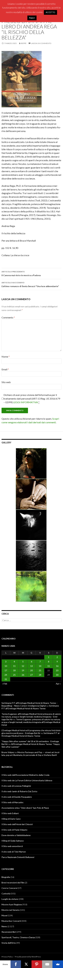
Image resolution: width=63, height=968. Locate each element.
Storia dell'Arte (9, 943)
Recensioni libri (9, 932)
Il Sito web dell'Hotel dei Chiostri (17, 824)
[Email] (47, 964)
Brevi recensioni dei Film (13, 882)
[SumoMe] (57, 964)
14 (40, 666)
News (4, 926)
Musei (4, 915)
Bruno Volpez (8, 752)
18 (14, 670)
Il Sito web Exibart (10, 813)
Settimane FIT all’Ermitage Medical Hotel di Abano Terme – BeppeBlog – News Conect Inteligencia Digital (30, 704)
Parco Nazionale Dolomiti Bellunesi (18, 857)
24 (6, 674)
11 (14, 666)
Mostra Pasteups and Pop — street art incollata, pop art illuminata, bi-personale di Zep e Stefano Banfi (31, 753)
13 (31, 666)
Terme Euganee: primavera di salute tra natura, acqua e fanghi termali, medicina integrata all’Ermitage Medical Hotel (31, 722)
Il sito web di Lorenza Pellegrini (16, 786)
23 (57, 670)
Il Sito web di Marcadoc (13, 802)
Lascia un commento (41, 43)
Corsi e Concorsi (9, 888)
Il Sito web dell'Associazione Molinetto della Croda (25, 775)
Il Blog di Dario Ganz (11, 818)
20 (31, 670)
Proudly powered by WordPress (28, 957)
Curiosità (6, 893)
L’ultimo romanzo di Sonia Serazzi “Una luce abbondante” (30, 284)
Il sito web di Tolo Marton (14, 851)
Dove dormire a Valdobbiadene (16, 835)
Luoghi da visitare (10, 899)
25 (14, 674)
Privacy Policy (7, 957)
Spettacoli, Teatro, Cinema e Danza (18, 937)
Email (5, 369)
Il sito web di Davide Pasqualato (17, 797)
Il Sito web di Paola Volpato (14, 829)
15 (48, 666)
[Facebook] (16, 964)
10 (6, 666)
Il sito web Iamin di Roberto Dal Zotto (19, 791)
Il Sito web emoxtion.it (12, 846)
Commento (8, 317)
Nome (6, 356)
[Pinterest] (36, 964)
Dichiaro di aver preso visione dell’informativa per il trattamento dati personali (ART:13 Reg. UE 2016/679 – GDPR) (32, 398)
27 (31, 674)
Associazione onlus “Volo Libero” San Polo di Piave (25, 808)
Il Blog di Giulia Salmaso (13, 840)
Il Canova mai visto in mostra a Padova (21, 273)
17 (6, 670)
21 (40, 670)
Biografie (6, 877)
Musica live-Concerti (11, 921)
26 (23, 674)
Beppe (23, 43)
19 (23, 670)
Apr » (58, 683)
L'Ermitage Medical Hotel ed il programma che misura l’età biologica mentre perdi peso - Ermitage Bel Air (31, 731)
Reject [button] (32, 18)
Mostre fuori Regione (12, 904)
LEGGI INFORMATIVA (25, 402)
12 (23, 666)
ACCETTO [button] (50, 12)
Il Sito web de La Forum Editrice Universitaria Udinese (27, 780)
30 (57, 674)
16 (57, 666)
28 (40, 674)
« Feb (4, 683)
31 (6, 679)
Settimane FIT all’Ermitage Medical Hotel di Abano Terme (30, 707)
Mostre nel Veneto (11, 910)
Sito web (6, 382)
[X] (26, 964)
